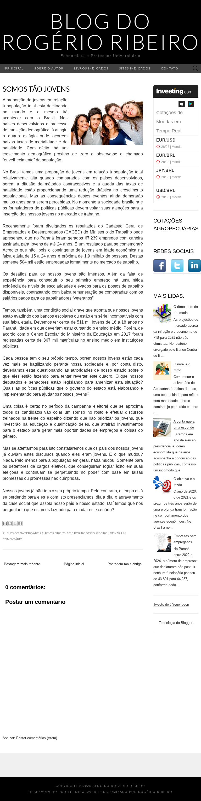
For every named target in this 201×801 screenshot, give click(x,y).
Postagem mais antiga (125, 564)
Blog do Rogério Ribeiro (100, 31)
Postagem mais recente (22, 564)
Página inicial (74, 564)
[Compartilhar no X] (15, 523)
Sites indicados (134, 68)
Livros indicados (91, 68)
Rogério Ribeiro (94, 533)
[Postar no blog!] (10, 523)
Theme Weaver (82, 791)
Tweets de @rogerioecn (171, 604)
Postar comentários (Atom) (36, 738)
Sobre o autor (49, 68)
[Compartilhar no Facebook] (20, 523)
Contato (169, 68)
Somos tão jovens (36, 89)
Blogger (186, 623)
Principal (14, 68)
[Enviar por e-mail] (5, 523)
